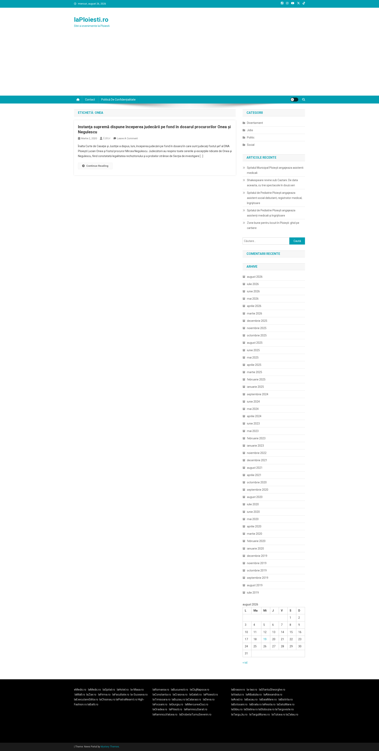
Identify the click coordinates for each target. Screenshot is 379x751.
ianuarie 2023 (255, 445)
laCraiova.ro (180, 694)
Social (250, 144)
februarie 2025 (256, 379)
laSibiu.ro (237, 709)
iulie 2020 (253, 504)
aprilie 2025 (254, 364)
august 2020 (255, 497)
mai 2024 (253, 408)
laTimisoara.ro (162, 699)
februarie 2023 (256, 438)
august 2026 (255, 276)
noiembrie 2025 (256, 328)
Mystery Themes (110, 746)
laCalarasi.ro (193, 699)
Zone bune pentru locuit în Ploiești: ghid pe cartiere (273, 225)
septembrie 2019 (257, 577)
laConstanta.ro (162, 694)
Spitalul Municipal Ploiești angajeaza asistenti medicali (275, 170)
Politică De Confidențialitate (118, 99)
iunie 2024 (253, 401)
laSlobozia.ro (266, 709)
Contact (90, 99)
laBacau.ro (251, 699)
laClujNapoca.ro (199, 689)
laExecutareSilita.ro (86, 699)
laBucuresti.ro (179, 689)
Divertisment (255, 122)
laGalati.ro (195, 694)
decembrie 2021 (257, 460)
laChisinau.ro (107, 699)
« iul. (245, 662)
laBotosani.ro (239, 704)
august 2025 (255, 342)
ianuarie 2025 (255, 386)
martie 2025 (254, 372)
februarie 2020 (256, 541)
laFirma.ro (104, 694)
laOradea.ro (160, 709)
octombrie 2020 (257, 482)
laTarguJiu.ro (240, 714)
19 (264, 639)
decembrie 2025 (257, 320)
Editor (107, 138)
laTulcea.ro (279, 714)
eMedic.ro (80, 689)
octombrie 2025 (257, 335)
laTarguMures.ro (259, 714)
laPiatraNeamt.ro (126, 699)
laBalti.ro (92, 704)
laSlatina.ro (251, 709)
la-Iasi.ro (252, 689)
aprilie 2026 (254, 306)
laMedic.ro (94, 689)
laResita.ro (269, 704)
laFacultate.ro (120, 694)
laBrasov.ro (238, 689)
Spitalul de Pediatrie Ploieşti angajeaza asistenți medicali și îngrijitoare (271, 213)
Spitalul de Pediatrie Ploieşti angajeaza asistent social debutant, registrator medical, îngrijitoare (274, 198)
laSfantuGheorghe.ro (272, 689)
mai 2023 (253, 431)
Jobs (250, 130)
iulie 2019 (253, 592)
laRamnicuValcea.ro (165, 714)
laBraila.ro (255, 704)
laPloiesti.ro (91, 19)
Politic (250, 137)
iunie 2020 (253, 511)
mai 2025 (253, 357)
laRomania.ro (161, 689)
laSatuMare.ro (286, 704)
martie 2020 (254, 533)
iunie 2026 (253, 291)
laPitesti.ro (175, 709)
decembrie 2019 (257, 555)
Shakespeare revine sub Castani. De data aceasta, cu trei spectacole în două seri (272, 183)
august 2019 (255, 585)
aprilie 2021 (254, 475)
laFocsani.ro (160, 704)
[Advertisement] (189, 66)
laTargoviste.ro (284, 709)
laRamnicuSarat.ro (195, 709)
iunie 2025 (253, 350)
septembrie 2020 (257, 489)
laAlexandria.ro (273, 694)
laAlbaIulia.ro (254, 694)
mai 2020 (253, 519)
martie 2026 (254, 313)
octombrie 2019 (257, 570)
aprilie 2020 (254, 526)
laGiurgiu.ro (177, 704)
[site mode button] (294, 100)
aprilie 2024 (254, 416)
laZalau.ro (292, 714)
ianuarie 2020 (255, 548)
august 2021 (255, 467)
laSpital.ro (109, 689)
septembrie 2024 (257, 394)
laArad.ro (237, 699)
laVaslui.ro (238, 694)
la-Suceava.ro (139, 694)
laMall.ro (80, 694)
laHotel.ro (123, 689)
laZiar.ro (91, 694)
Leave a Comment (127, 138)
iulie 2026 (253, 284)
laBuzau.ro (179, 699)
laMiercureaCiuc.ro (196, 704)
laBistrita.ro (286, 699)
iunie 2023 (253, 423)
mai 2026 (253, 298)
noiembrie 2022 (256, 453)
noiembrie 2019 (256, 563)
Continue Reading (97, 165)
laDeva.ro (209, 699)
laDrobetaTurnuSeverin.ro (195, 714)
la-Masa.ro (137, 689)
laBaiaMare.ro (268, 699)
